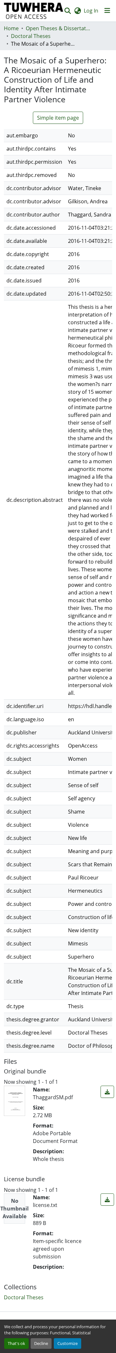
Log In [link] (91, 10)
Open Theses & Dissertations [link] (58, 28)
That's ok (16, 1343)
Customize (67, 1343)
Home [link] (11, 28)
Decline (41, 1343)
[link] (107, 1092)
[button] (33, 11)
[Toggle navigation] (107, 11)
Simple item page (58, 117)
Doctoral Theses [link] (31, 36)
